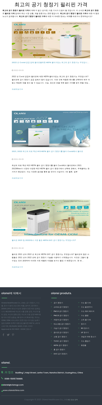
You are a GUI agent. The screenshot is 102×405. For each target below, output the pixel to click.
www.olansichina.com (13, 390)
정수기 (83, 324)
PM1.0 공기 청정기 (61, 311)
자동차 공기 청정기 (61, 319)
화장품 (83, 345)
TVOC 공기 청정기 (61, 341)
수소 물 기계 (86, 303)
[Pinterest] (13, 334)
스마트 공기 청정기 (61, 307)
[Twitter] (8, 334)
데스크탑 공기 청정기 (62, 324)
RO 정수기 (85, 328)
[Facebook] (3, 334)
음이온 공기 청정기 (61, 332)
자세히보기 (16, 89)
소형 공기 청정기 (60, 336)
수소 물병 (85, 315)
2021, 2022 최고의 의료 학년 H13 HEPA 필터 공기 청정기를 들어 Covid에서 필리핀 (47, 151)
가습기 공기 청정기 (61, 328)
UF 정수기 (85, 332)
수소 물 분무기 (87, 307)
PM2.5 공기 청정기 (61, 315)
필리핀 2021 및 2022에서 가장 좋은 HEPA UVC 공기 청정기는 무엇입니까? (44, 240)
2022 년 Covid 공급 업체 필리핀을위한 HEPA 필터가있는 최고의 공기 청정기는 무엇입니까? (51, 62)
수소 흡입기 (85, 341)
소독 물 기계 (86, 319)
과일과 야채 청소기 (88, 336)
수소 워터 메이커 (87, 311)
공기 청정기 (58, 303)
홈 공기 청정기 (59, 349)
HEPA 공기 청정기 (61, 345)
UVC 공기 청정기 (60, 354)
